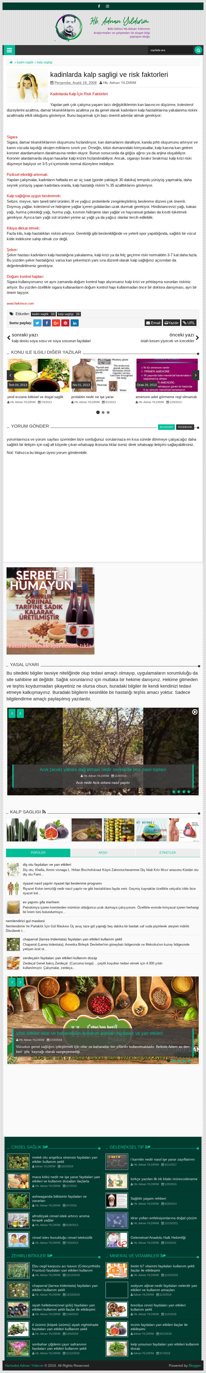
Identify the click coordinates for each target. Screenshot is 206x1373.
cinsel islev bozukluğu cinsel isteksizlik (62, 1237)
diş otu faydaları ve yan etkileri (47, 864)
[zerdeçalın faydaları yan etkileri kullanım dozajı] (13, 963)
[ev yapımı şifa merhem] (13, 907)
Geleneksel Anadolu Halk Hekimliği (158, 1237)
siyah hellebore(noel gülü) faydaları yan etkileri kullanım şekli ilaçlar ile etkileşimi (63, 1307)
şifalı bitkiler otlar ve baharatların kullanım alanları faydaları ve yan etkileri (89, 1033)
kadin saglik (40, 314)
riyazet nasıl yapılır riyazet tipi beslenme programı (62, 883)
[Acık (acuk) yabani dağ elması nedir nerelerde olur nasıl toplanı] (103, 751)
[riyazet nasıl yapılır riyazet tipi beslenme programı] (13, 888)
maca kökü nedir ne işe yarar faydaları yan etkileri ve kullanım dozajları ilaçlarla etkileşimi (66, 1181)
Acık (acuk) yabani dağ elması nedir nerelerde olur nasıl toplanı (103, 769)
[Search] (198, 50)
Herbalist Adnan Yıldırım (24, 1365)
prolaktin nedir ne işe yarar (92, 397)
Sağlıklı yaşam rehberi (148, 1198)
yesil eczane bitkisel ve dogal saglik (35, 397)
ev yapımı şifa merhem (41, 902)
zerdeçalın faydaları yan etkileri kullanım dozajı (60, 958)
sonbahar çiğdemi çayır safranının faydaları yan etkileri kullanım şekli (59, 1346)
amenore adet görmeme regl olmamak (166, 397)
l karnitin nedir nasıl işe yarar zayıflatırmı (163, 1159)
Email (155, 323)
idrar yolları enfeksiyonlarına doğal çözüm (164, 1218)
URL (190, 323)
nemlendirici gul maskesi (25, 921)
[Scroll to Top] (200, 1364)
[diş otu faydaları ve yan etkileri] (13, 869)
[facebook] (98, 6)
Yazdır (173, 323)
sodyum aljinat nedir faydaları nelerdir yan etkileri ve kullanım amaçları (164, 1288)
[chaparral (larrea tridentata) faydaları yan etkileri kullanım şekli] (13, 944)
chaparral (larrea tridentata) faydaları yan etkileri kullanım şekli (72, 939)
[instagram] (107, 6)
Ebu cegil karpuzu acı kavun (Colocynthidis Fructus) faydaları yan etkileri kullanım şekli (66, 1270)
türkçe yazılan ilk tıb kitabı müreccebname (164, 1179)
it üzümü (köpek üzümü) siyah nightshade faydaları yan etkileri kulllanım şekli (65, 1327)
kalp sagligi (66, 314)
